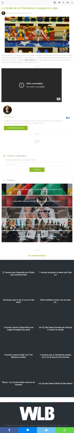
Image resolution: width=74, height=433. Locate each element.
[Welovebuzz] (9, 2)
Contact (66, 425)
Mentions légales (55, 425)
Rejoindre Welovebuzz (16, 128)
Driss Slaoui (13, 13)
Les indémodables (37, 256)
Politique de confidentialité (37, 425)
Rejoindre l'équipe (11, 425)
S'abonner (37, 169)
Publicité (22, 425)
